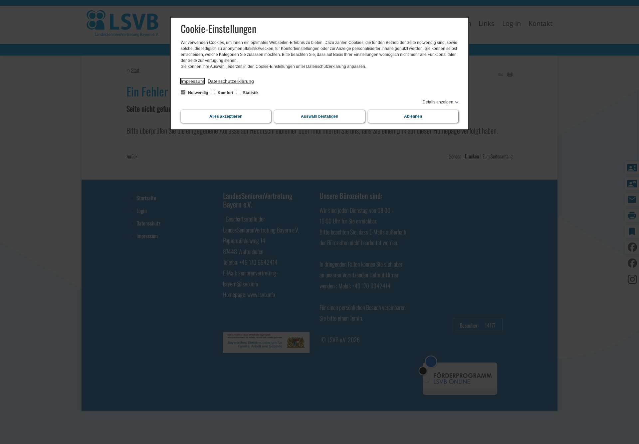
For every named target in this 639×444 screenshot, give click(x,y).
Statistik (250, 92)
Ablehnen (413, 116)
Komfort (225, 92)
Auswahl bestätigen (319, 116)
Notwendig (198, 92)
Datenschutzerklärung (231, 81)
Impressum (192, 81)
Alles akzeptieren (225, 116)
